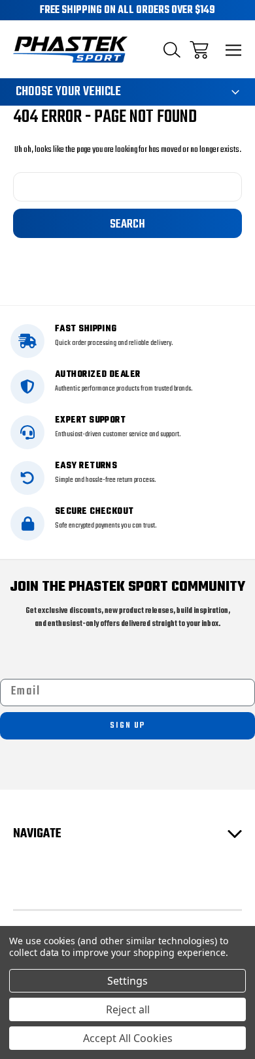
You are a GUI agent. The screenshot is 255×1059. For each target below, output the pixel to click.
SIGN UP (127, 725)
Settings (127, 981)
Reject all (128, 1009)
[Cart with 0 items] (199, 50)
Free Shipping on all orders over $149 (127, 10)
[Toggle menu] (234, 50)
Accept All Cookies (128, 1038)
